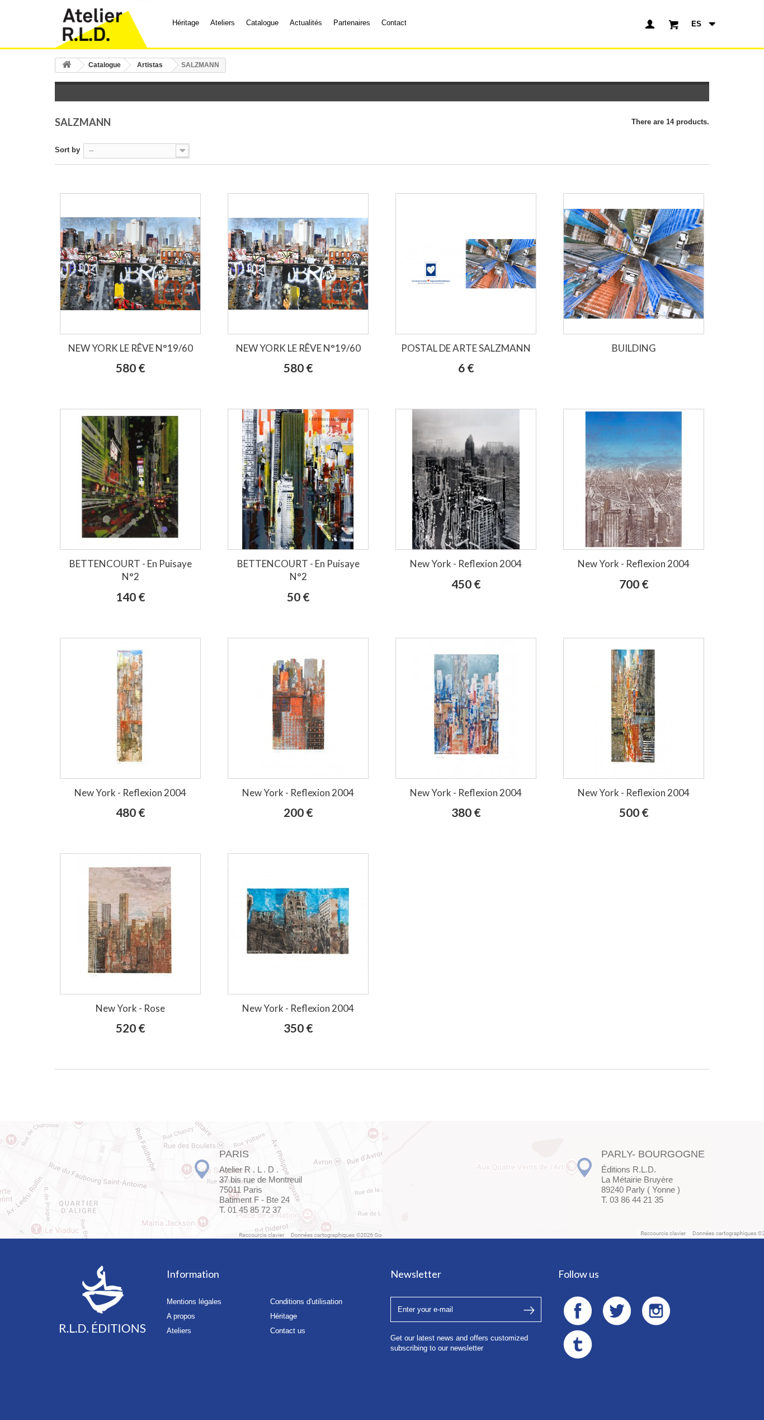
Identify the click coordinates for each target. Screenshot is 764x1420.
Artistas (150, 65)
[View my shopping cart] (674, 24)
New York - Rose (130, 1008)
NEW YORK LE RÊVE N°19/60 (130, 348)
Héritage (185, 22)
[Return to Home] (66, 65)
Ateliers (222, 22)
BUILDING (634, 348)
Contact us (287, 1330)
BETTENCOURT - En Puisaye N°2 (130, 570)
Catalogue (262, 22)
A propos (181, 1316)
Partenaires (351, 22)
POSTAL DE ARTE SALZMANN (466, 348)
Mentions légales (194, 1301)
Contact (394, 22)
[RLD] (102, 24)
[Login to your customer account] (650, 24)
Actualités (306, 22)
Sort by (67, 150)
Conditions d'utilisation (306, 1301)
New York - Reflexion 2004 (466, 563)
